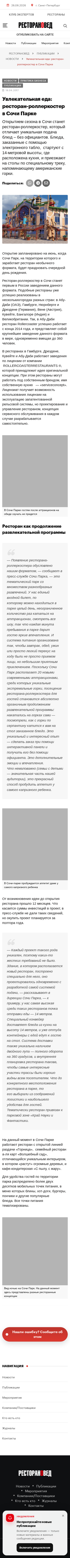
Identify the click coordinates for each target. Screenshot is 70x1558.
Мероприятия (49, 43)
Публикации (28, 43)
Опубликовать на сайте (35, 34)
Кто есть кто (11, 1417)
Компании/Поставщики (18, 1407)
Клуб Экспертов (21, 14)
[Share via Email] (46, 183)
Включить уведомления (34, 1547)
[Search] (65, 25)
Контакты (9, 1438)
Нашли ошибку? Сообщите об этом (37, 1334)
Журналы (8, 1427)
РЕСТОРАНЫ (56, 14)
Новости (10, 43)
